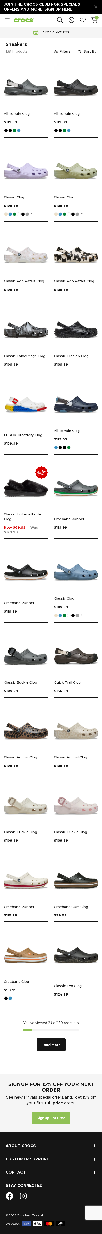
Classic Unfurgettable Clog (22, 516)
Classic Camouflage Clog (24, 356)
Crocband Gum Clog (71, 907)
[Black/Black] (10, 130)
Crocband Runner (69, 519)
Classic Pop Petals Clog (24, 281)
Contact (16, 1172)
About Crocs (21, 1146)
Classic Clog (14, 197)
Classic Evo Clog (68, 986)
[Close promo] (96, 6)
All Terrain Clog (17, 114)
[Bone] (6, 214)
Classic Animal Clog (20, 757)
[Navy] (19, 130)
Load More (51, 1045)
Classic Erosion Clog (71, 356)
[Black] (6, 130)
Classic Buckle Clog (20, 682)
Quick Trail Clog (67, 682)
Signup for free (51, 1118)
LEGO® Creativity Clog (23, 435)
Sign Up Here (58, 9)
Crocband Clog (16, 981)
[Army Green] (14, 130)
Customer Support (27, 1159)
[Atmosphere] (27, 214)
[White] (19, 214)
